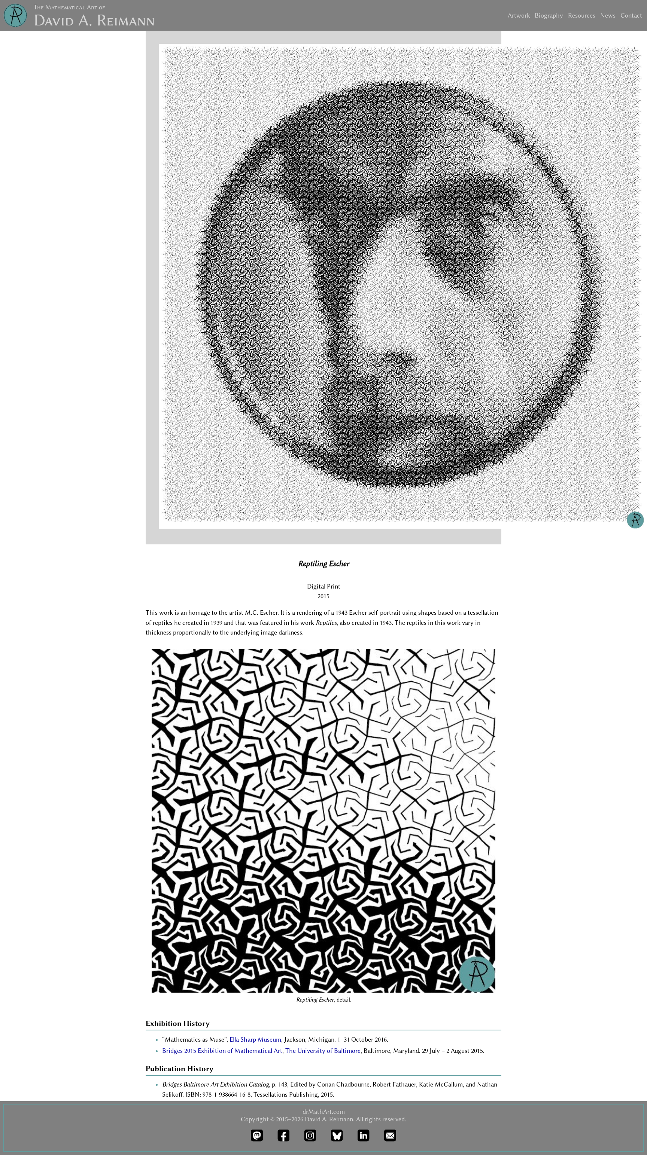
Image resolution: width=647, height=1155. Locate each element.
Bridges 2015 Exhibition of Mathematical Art (222, 1050)
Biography (549, 15)
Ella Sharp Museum (255, 1039)
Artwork (519, 15)
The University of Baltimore (323, 1050)
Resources (581, 15)
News (608, 15)
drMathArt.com (324, 1111)
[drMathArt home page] (15, 16)
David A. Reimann (94, 20)
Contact (631, 15)
